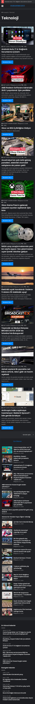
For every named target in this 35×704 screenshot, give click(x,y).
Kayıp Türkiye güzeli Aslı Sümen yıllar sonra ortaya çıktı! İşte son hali (22, 586)
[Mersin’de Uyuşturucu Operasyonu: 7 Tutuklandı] (7, 595)
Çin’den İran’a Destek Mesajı (23, 522)
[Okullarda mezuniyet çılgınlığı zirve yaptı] (7, 532)
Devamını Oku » (7, 62)
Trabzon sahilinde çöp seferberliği (21, 567)
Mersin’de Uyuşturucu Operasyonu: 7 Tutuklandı (22, 594)
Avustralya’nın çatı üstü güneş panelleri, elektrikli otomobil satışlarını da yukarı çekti (16, 163)
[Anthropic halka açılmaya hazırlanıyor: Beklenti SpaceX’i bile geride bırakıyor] (17, 397)
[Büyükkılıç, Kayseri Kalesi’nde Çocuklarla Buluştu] (7, 458)
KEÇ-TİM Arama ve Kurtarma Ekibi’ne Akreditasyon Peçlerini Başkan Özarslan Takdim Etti (23, 477)
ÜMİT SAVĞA (6, 46)
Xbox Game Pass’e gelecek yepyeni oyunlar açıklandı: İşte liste (16, 208)
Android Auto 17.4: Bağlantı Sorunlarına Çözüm (18, 1)
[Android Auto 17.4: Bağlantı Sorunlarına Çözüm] (17, 36)
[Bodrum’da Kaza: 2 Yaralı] (7, 560)
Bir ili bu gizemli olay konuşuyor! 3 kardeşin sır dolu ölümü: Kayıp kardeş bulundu (22, 541)
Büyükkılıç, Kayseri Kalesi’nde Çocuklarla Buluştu (21, 458)
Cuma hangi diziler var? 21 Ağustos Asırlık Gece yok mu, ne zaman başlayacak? (23, 449)
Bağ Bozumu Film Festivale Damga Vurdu (23, 610)
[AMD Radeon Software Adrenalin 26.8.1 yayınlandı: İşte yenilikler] (17, 74)
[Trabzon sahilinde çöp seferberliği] (7, 568)
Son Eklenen (17, 441)
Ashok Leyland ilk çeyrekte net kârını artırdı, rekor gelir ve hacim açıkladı (17, 372)
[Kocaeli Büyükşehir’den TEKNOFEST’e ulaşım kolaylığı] (7, 494)
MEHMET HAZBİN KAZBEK (10, 123)
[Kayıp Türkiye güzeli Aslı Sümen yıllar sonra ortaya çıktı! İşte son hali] (7, 586)
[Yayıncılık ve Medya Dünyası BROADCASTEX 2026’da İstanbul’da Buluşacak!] (17, 314)
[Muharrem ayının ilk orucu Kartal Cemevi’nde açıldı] (7, 552)
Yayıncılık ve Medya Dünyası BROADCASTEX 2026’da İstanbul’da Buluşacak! (14, 331)
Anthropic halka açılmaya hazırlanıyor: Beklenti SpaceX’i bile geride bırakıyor (15, 413)
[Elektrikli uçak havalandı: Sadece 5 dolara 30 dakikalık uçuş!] (17, 276)
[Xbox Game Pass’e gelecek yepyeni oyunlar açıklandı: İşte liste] (17, 190)
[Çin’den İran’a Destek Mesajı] (7, 524)
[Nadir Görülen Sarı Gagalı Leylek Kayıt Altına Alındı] (7, 603)
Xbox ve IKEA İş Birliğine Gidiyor (16, 128)
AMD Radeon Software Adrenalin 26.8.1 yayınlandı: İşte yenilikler (16, 89)
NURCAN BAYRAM (8, 287)
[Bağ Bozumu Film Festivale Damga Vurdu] (7, 611)
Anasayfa (5, 12)
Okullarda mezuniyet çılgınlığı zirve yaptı (21, 531)
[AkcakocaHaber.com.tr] (17, 6)
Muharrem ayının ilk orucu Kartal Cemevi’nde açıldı (22, 550)
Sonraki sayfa (27, 434)
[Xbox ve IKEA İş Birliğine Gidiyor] (17, 113)
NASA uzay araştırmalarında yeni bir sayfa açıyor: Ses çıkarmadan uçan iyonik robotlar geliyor (17, 249)
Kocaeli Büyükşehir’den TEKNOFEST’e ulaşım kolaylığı (21, 494)
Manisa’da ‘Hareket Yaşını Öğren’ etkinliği (16, 517)
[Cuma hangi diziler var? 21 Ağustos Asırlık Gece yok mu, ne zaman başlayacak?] (7, 449)
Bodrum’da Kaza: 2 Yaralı (22, 558)
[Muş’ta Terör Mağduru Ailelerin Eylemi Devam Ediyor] (7, 577)
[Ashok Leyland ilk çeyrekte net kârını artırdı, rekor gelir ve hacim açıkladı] (17, 356)
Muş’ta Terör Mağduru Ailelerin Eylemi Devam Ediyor (21, 577)
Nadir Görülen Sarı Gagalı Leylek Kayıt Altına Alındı (22, 602)
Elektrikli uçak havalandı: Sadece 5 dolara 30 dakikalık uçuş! (17, 290)
